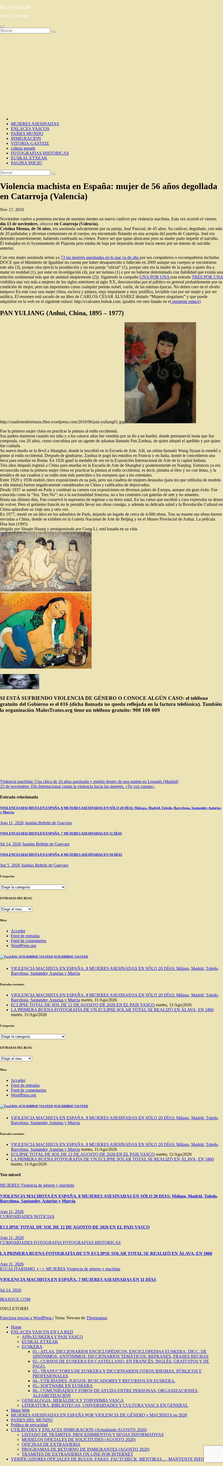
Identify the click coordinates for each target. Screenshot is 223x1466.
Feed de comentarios (28, 940)
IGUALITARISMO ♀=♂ (23, 1269)
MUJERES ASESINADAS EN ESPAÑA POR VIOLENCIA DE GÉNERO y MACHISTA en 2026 (99, 1415)
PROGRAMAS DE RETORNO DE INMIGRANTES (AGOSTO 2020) (85, 1449)
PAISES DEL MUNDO (32, 1420)
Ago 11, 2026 (12, 822)
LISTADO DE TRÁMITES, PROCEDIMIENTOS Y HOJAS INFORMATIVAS (93, 1434)
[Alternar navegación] (2, 26)
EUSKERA (32, 1346)
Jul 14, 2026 (10, 844)
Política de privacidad (29, 1425)
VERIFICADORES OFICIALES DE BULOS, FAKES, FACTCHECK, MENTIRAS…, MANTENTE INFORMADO (116, 1459)
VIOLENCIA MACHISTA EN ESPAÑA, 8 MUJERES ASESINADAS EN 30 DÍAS (61, 855)
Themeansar (96, 1317)
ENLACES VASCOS (30, 128)
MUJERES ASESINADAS (35, 123)
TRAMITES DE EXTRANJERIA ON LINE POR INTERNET (77, 1454)
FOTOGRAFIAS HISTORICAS (40, 153)
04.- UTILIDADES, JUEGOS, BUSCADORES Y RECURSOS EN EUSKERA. (104, 1381)
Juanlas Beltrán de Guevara (48, 822)
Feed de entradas (25, 936)
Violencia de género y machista (47, 1185)
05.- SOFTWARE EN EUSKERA (63, 1385)
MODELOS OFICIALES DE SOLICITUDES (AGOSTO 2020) (78, 1439)
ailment (46, 223)
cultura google (23, 148)
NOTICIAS (44, 1216)
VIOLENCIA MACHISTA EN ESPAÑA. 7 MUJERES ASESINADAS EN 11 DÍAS (61, 833)
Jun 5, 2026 (10, 865)
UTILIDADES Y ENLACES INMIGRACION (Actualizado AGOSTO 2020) (79, 1429)
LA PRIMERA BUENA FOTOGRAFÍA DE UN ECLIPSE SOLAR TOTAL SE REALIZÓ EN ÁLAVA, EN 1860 (112, 1009)
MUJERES (10, 1185)
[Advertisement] (111, 74)
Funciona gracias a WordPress (26, 1317)
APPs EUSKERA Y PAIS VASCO (52, 1337)
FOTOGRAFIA (48, 1242)
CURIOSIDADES (17, 1216)
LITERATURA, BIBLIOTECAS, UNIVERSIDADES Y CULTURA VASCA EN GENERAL (105, 1405)
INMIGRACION (26, 138)
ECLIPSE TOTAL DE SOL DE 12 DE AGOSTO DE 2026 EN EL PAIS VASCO (83, 1005)
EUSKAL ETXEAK (29, 158)
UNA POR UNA (155, 277)
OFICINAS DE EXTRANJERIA (51, 1444)
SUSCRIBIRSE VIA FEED (71, 956)
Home (16, 1327)
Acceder (18, 931)
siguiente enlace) (186, 301)
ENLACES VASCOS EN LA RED (42, 1332)
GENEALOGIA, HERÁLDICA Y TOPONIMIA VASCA (73, 1400)
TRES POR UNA (207, 277)
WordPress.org (23, 945)
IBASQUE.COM (15, 6)
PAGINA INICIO (26, 163)
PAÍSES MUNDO (27, 133)
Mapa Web (20, 1410)
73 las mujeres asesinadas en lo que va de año (100, 257)
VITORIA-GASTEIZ (30, 143)
